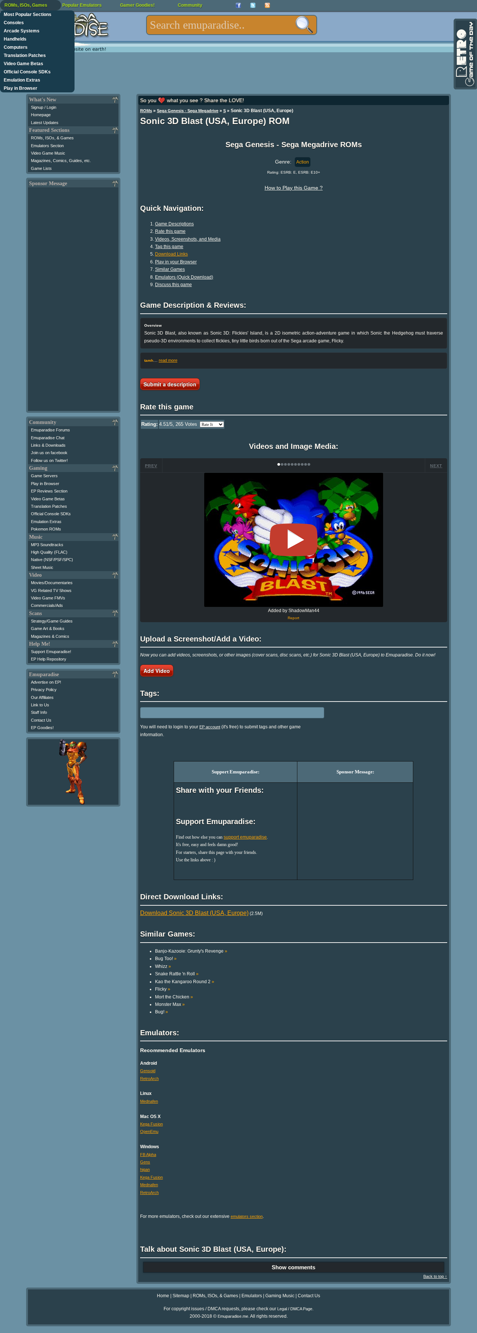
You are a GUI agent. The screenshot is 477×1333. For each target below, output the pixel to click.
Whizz (163, 966)
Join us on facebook (49, 452)
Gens (145, 1162)
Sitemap (181, 1295)
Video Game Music (48, 153)
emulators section (247, 1216)
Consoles (14, 22)
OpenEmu (149, 1131)
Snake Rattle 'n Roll (177, 973)
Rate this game (170, 231)
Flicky (162, 989)
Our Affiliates (42, 697)
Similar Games (170, 269)
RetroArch (149, 1078)
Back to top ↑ (435, 1276)
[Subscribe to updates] (267, 5)
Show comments (293, 1267)
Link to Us (40, 705)
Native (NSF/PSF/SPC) (52, 559)
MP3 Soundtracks (47, 544)
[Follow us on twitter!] (253, 5)
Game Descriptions (174, 224)
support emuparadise (245, 837)
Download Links (171, 254)
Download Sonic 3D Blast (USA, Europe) (194, 913)
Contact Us (41, 720)
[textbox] (231, 25)
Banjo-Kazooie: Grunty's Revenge (191, 951)
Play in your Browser (176, 262)
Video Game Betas (23, 63)
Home (163, 1295)
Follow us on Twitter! (49, 460)
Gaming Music (279, 1295)
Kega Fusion (151, 1124)
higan (145, 1169)
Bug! (161, 1011)
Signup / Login (43, 107)
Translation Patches (25, 55)
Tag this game (169, 246)
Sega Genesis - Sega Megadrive (187, 110)
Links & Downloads (48, 445)
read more (168, 360)
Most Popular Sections (27, 14)
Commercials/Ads (47, 605)
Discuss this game (173, 284)
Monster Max (170, 1004)
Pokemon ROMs (46, 529)
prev (151, 465)
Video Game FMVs (48, 598)
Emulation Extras (22, 80)
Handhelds (15, 39)
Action (302, 162)
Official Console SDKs (27, 72)
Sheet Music (42, 567)
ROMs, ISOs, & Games (52, 138)
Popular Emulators (82, 5)
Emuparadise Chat (47, 438)
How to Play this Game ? (294, 188)
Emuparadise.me (233, 1316)
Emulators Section (47, 145)
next (436, 465)
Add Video (156, 670)
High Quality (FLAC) (49, 552)
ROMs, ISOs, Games (25, 5)
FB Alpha (148, 1154)
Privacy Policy (44, 689)
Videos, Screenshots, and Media (188, 239)
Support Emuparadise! (51, 651)
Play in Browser (20, 88)
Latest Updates (45, 122)
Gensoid (147, 1070)
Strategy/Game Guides (52, 621)
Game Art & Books (47, 628)
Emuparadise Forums (50, 430)
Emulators (251, 1295)
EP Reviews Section (49, 491)
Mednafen (149, 1101)
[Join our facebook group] (238, 5)
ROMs (146, 110)
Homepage (41, 115)
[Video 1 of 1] (294, 540)
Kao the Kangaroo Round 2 (184, 981)
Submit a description (169, 384)
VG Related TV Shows (51, 590)
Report (293, 618)
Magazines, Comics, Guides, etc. (61, 160)
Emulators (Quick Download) (184, 277)
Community (190, 5)
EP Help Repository (48, 659)
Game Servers (44, 476)
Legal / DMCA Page (294, 1309)
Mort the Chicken (174, 997)
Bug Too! (166, 958)
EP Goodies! (42, 727)
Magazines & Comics (50, 636)
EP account (209, 727)
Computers (16, 47)
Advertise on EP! (46, 682)
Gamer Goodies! (137, 5)
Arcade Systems (22, 31)
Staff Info (39, 712)
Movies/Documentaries (52, 582)
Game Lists (41, 168)
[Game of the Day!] (464, 54)
